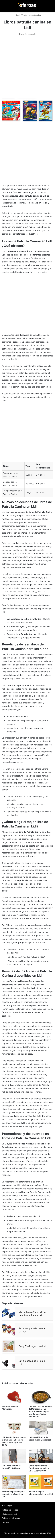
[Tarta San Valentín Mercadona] (14, 1397)
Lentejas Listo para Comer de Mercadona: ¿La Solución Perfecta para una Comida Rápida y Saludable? (40, 1411)
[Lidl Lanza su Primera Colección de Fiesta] (14, 1456)
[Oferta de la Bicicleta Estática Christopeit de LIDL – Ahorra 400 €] (41, 1456)
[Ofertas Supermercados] (27, 6)
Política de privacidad (11, 1518)
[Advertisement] (27, 67)
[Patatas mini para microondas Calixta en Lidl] (41, 1482)
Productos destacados (31, 15)
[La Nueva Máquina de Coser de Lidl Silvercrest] (41, 1428)
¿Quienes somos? (9, 1514)
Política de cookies (10, 1510)
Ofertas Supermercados (27, 34)
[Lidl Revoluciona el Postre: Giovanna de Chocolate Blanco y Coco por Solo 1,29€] (14, 1428)
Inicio (18, 15)
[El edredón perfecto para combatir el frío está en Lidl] (14, 1482)
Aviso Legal (7, 1506)
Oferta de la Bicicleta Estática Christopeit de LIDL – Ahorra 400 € (39, 1468)
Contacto (6, 1522)
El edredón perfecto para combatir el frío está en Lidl (13, 1494)
